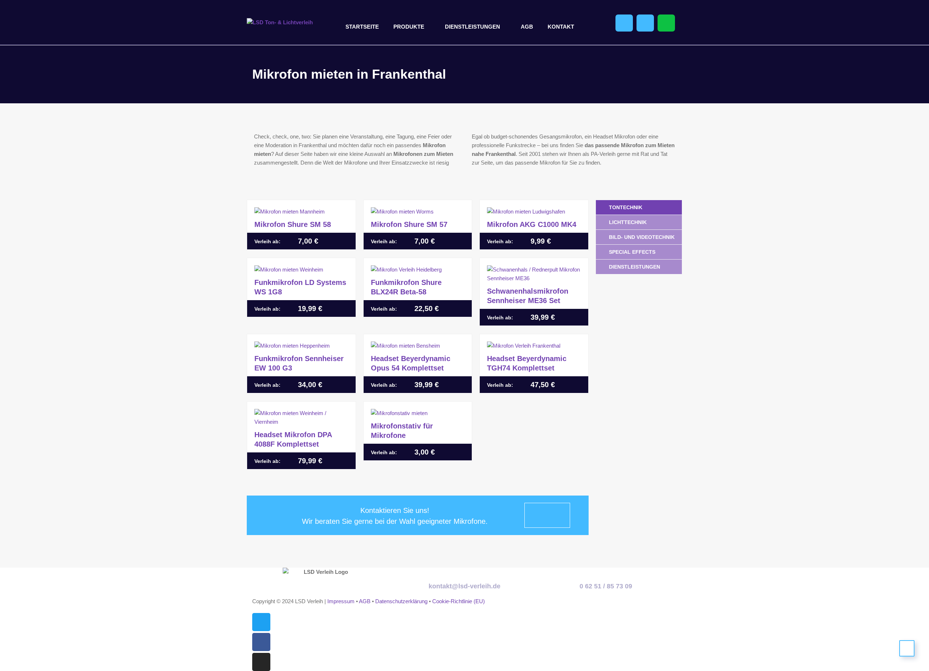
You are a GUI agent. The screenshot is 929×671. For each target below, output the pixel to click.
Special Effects (632, 252)
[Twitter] (261, 622)
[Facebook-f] (261, 642)
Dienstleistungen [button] (472, 27)
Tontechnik (625, 207)
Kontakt (561, 27)
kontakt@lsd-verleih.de (464, 586)
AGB (527, 27)
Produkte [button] (408, 27)
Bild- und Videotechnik (642, 237)
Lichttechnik (628, 222)
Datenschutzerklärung (401, 601)
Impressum (341, 601)
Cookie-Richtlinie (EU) (458, 601)
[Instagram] (261, 662)
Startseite (362, 27)
